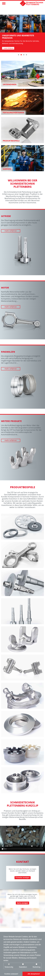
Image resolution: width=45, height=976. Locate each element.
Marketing (36, 967)
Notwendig (9, 967)
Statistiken (23, 967)
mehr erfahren (11, 231)
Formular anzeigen (22, 877)
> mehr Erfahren (8, 46)
